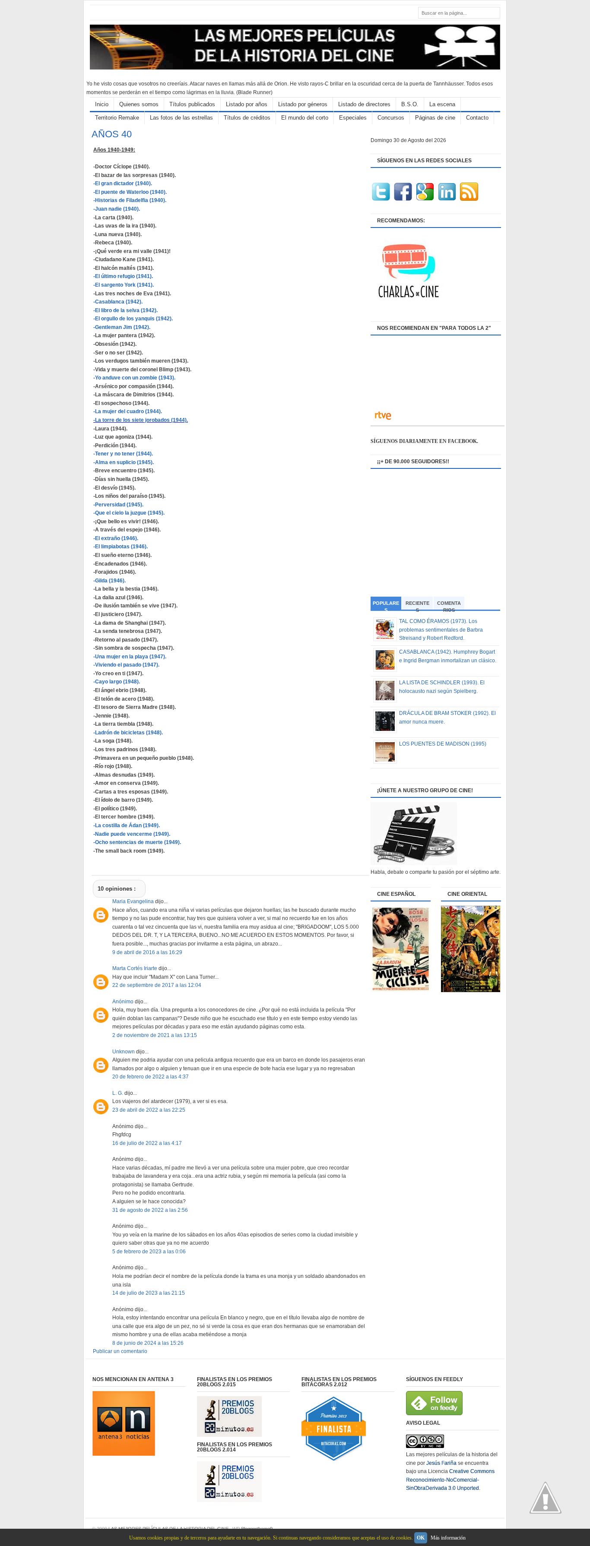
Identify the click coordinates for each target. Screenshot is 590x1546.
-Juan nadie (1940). (116, 209)
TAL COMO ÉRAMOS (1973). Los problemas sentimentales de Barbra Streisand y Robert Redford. (441, 629)
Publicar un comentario (120, 1351)
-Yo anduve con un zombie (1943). (134, 378)
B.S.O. (410, 104)
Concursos (390, 117)
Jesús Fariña (441, 1463)
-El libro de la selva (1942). (125, 310)
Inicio (101, 104)
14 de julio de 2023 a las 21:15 (148, 1293)
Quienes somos (139, 104)
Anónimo (123, 1002)
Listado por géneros (302, 104)
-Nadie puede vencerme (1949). (131, 834)
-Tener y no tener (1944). (123, 454)
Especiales (353, 117)
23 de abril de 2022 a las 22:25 (148, 1110)
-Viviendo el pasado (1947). (126, 665)
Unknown (124, 1052)
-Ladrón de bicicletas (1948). (128, 733)
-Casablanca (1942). (118, 302)
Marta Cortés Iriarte (135, 968)
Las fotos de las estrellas (181, 117)
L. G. (118, 1093)
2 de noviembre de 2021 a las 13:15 (154, 1035)
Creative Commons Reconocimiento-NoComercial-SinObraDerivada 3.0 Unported (450, 1479)
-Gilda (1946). (109, 581)
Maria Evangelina (133, 901)
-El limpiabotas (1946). (120, 547)
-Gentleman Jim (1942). (121, 327)
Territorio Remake (117, 117)
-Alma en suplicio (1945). (123, 462)
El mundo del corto (304, 117)
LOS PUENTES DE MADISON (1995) (442, 744)
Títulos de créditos (247, 117)
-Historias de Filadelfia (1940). (129, 200)
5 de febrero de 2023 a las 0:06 (149, 1252)
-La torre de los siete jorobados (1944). (140, 420)
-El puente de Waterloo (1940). (130, 192)
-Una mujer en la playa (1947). (129, 657)
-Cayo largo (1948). (116, 682)
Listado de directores (364, 104)
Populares (386, 606)
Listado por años (246, 104)
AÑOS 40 (112, 134)
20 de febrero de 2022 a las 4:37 (150, 1077)
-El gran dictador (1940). (122, 183)
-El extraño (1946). (115, 538)
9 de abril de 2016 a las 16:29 (147, 952)
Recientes (417, 605)
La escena (442, 104)
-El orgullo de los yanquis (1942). (133, 319)
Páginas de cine (435, 117)
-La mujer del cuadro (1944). (127, 411)
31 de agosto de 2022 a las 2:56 (150, 1210)
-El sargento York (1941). (123, 285)
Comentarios (449, 605)
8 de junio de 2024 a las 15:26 (148, 1343)
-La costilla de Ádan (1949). (126, 825)
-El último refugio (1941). (123, 276)
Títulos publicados (192, 104)
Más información (448, 1538)
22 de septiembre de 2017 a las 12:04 (156, 985)
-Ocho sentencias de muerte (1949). (137, 842)
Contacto (477, 117)
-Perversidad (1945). (118, 505)
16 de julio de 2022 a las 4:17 (147, 1143)
